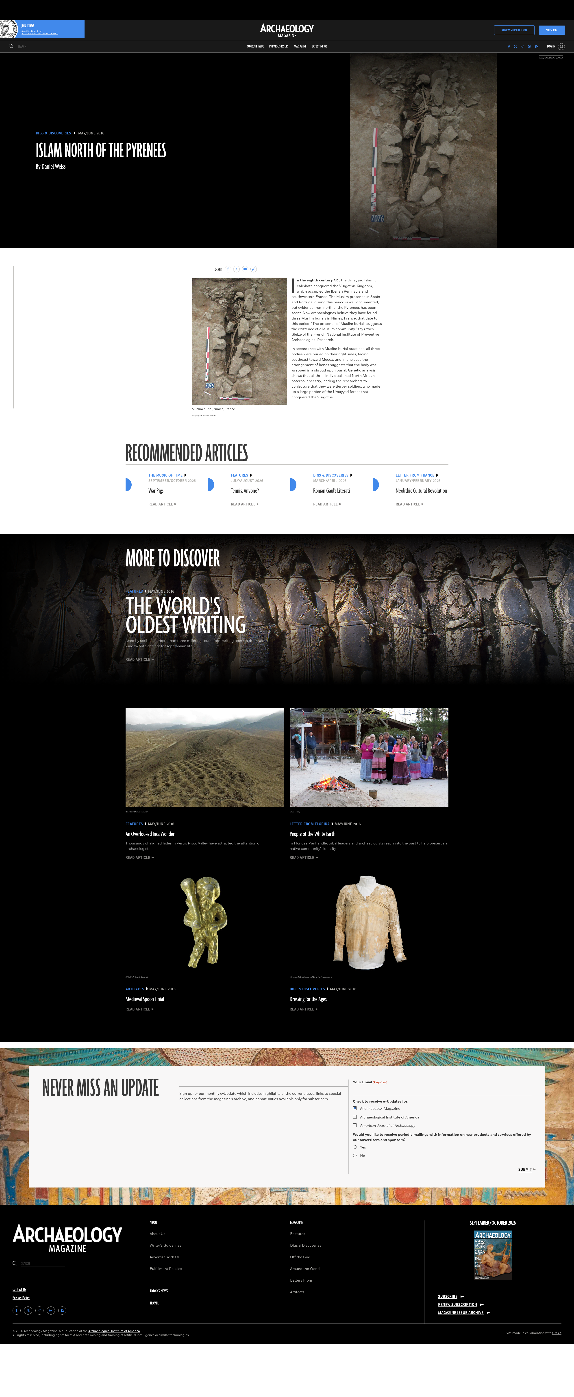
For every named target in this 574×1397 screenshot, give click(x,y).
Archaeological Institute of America (389, 1117)
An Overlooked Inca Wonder (150, 834)
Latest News (319, 46)
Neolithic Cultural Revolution (421, 491)
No (362, 1155)
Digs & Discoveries (53, 133)
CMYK (556, 1333)
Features (297, 1233)
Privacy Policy (21, 1297)
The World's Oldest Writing (186, 616)
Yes (363, 1147)
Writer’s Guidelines (165, 1245)
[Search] (11, 46)
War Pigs (155, 491)
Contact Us (19, 1289)
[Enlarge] (281, 283)
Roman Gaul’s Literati (331, 491)
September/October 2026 (493, 1223)
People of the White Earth (312, 834)
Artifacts (297, 1292)
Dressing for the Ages (308, 999)
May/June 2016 (91, 133)
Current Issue (255, 46)
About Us (157, 1233)
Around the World (305, 1268)
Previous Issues (278, 46)
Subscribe (552, 30)
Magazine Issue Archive (461, 1313)
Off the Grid (300, 1257)
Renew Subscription (514, 30)
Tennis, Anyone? (245, 491)
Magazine (380, 1108)
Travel (154, 1303)
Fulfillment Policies (166, 1268)
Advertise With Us (165, 1257)
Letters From (301, 1280)
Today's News (159, 1291)
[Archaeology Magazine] (67, 1254)
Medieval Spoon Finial (145, 999)
